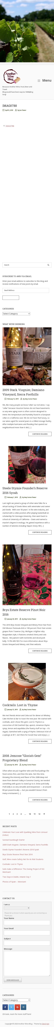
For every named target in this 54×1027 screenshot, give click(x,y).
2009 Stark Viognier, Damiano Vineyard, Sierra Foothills (25, 845)
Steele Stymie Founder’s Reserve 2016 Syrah (21, 849)
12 (39, 814)
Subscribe (10, 298)
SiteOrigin (45, 1024)
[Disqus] (27, 161)
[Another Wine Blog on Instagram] (23, 1007)
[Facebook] (5, 1007)
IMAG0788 (10, 126)
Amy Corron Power (31, 399)
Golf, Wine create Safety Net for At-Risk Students (23, 859)
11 (35, 814)
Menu (46, 80)
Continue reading (40, 434)
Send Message (13, 980)
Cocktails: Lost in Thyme (20, 705)
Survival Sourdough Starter (14, 840)
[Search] (48, 265)
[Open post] (27, 356)
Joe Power (22, 110)
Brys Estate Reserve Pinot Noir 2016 (18, 854)
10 (30, 814)
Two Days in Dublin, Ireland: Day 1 (17, 877)
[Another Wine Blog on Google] (17, 1007)
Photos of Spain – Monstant (14, 882)
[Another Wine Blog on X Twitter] (11, 1007)
